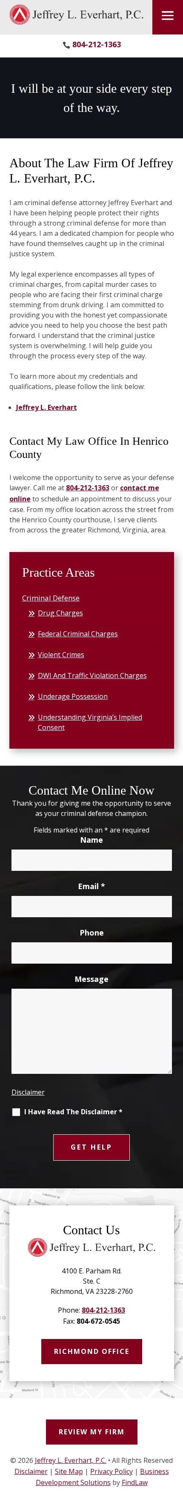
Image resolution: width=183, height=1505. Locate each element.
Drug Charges (60, 613)
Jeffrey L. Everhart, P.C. (70, 1460)
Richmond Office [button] (91, 1351)
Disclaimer (28, 1092)
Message (91, 979)
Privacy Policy (111, 1471)
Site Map (69, 1471)
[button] (167, 15)
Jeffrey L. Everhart (46, 407)
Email (91, 886)
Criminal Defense (51, 598)
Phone (92, 932)
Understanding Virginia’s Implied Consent (90, 722)
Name (91, 840)
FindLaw (135, 1482)
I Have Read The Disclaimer (73, 1111)
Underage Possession (73, 696)
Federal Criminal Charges (78, 633)
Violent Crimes (61, 654)
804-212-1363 (96, 44)
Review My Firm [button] (92, 1431)
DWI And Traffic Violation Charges (92, 675)
